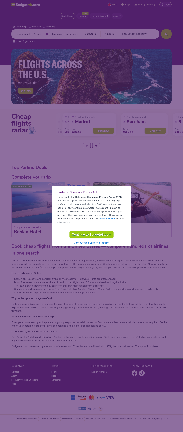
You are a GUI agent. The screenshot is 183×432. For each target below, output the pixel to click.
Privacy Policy (107, 218)
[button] (91, 242)
